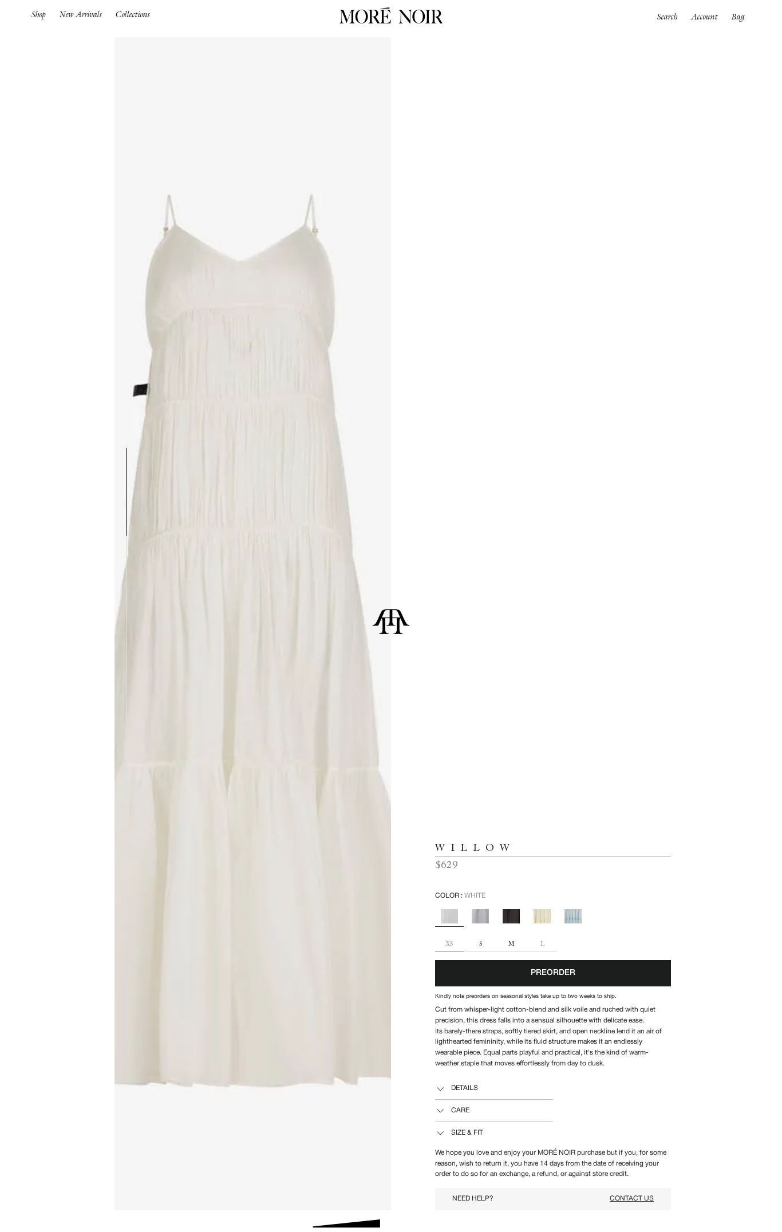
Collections (133, 14)
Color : (460, 896)
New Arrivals (81, 14)
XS (449, 944)
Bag (738, 16)
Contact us (632, 1198)
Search (667, 16)
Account (705, 16)
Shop (38, 14)
